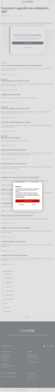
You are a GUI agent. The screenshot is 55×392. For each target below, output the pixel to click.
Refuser (33, 204)
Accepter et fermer (27, 200)
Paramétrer (21, 204)
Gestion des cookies (19, 197)
